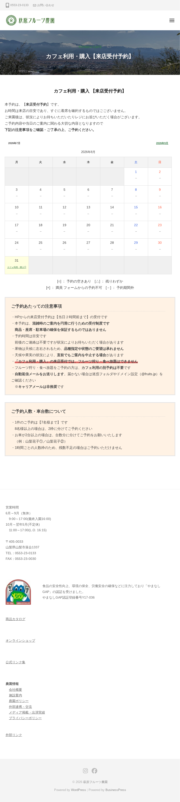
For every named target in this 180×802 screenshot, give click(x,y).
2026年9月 (162, 143)
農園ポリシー (19, 701)
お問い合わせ (45, 5)
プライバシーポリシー (25, 718)
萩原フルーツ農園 (95, 782)
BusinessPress (115, 790)
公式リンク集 (15, 662)
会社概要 (15, 689)
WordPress (78, 790)
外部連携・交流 (20, 707)
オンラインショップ (20, 640)
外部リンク (14, 735)
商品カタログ (15, 619)
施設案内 (15, 695)
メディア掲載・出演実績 (27, 712)
